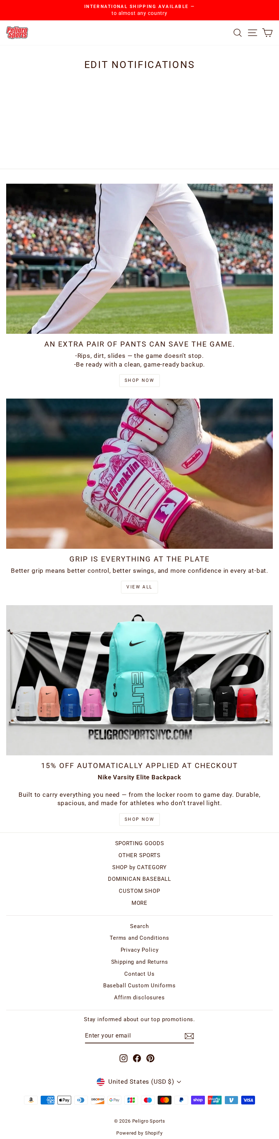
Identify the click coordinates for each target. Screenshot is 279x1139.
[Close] (239, 478)
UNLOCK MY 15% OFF (139, 614)
